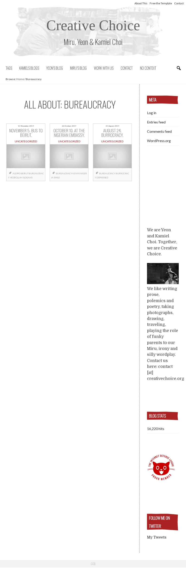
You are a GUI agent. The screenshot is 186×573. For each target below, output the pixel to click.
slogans (27, 177)
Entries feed (156, 122)
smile (57, 177)
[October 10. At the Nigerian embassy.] (69, 157)
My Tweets (156, 537)
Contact (179, 3)
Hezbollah (16, 177)
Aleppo (16, 173)
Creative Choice (93, 25)
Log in (151, 113)
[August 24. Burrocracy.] (112, 157)
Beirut (25, 173)
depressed (102, 177)
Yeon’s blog (54, 68)
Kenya (76, 173)
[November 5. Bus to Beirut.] (26, 157)
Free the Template (161, 3)
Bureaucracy (64, 173)
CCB (93, 563)
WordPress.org (159, 140)
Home (20, 79)
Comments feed (159, 131)
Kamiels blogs (29, 68)
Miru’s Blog (78, 68)
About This (141, 3)
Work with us (103, 68)
